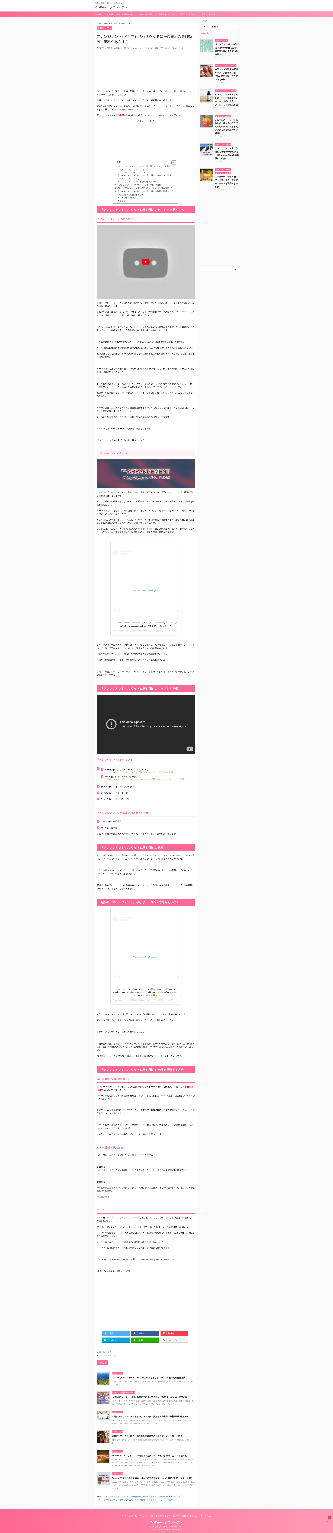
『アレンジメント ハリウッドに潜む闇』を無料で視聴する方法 (146, 191)
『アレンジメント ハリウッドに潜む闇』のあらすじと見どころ (145, 166)
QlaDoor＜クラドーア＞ (111, 7)
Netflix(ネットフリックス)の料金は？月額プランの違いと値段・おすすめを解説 (149, 1455)
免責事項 (161, 1516)
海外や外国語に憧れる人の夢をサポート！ (166, 1527)
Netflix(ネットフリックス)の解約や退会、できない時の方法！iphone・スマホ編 (149, 1397)
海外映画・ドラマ (106, 1352)
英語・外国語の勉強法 (125, 14)
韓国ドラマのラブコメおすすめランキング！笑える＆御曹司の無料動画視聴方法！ (150, 1416)
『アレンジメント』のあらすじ (132, 170)
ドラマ (114, 1355)
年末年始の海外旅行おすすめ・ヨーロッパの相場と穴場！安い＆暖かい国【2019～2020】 (143, 1496)
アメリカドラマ (105, 1355)
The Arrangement (120, 631)
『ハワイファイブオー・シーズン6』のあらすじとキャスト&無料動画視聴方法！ (149, 1377)
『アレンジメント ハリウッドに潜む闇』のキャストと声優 (144, 175)
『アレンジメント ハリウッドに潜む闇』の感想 (139, 184)
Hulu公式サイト (104, 1196)
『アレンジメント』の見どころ (134, 172)
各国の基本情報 (146, 14)
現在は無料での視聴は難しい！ (132, 195)
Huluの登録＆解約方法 (129, 198)
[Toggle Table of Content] (172, 162)
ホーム (124, 1516)
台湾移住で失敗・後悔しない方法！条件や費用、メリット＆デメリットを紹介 (138, 1499)
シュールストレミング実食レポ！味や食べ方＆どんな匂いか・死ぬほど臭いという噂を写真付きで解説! (226, 126)
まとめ (122, 201)
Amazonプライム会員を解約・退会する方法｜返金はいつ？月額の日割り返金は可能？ (152, 1478)
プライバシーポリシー (147, 1516)
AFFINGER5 (177, 1529)
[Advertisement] (146, 69)
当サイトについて (173, 1516)
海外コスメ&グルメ (187, 14)
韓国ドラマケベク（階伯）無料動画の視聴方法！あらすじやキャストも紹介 (147, 1436)
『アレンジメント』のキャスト (132, 179)
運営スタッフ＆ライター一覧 (192, 1516)
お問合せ (208, 1516)
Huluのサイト (103, 1170)
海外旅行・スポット (166, 14)
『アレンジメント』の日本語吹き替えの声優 (138, 182)
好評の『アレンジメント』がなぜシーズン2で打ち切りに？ (144, 188)
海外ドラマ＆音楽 (208, 14)
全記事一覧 (133, 1516)
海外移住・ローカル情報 (104, 14)
